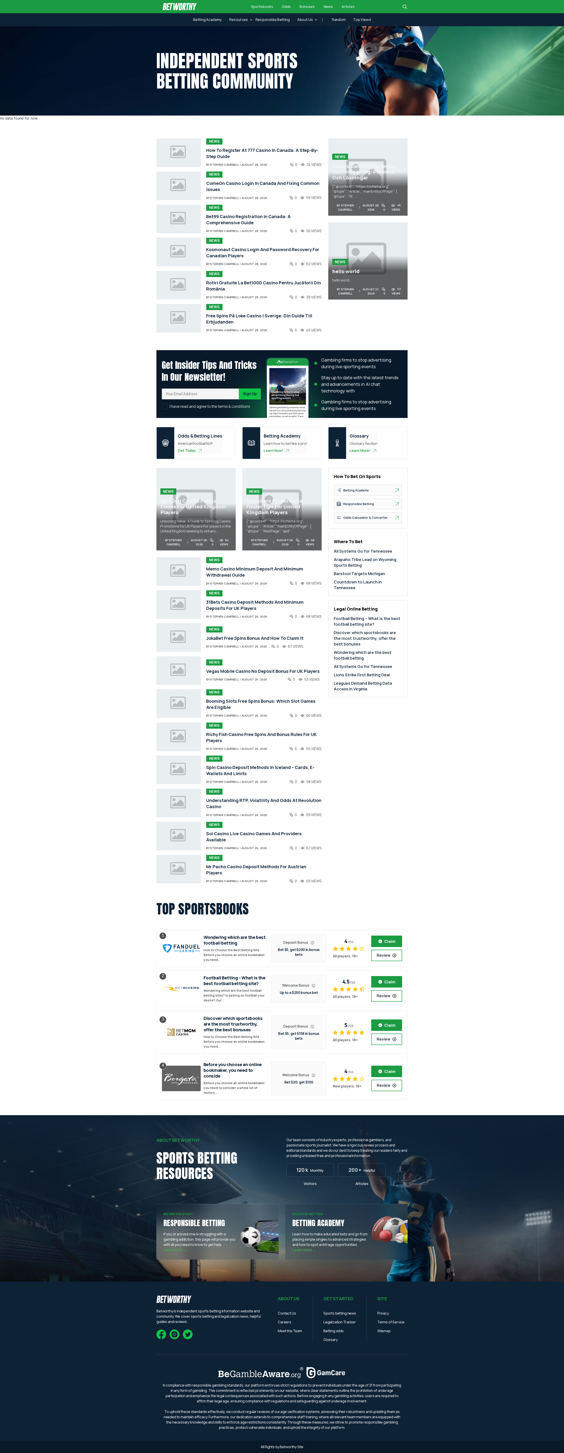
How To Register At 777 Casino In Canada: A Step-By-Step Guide (262, 153)
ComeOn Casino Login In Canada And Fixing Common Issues (262, 186)
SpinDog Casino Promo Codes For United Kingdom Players (193, 506)
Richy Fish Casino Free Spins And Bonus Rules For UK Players (261, 737)
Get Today (187, 450)
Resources (238, 19)
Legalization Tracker (339, 1322)
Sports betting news (339, 1313)
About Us (305, 19)
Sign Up (250, 393)
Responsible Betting (273, 19)
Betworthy (288, 1446)
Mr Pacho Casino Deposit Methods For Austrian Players (256, 870)
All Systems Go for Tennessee (363, 551)
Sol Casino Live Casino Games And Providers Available (254, 837)
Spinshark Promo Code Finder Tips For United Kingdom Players (274, 506)
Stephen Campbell (224, 165)
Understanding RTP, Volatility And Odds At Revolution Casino (263, 803)
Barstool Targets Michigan (359, 573)
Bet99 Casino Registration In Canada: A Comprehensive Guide (248, 219)
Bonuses (307, 6)
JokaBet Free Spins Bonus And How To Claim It (254, 638)
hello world (346, 271)
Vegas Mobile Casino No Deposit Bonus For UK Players (263, 671)
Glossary (330, 1339)
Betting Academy (207, 19)
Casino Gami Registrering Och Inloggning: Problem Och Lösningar (363, 171)
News (328, 6)
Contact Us (287, 1313)
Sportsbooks (262, 6)
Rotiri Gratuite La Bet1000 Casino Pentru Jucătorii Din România (263, 286)
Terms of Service (390, 1322)
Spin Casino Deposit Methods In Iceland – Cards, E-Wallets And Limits (260, 770)
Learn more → (175, 1249)
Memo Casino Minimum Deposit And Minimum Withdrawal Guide (254, 572)
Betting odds (333, 1330)
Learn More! (360, 450)
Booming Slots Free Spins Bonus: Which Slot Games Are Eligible (260, 704)
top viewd (362, 19)
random (339, 19)
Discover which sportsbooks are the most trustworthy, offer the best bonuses (365, 638)
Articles (348, 6)
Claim (389, 941)
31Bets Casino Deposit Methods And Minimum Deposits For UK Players (255, 605)
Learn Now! (273, 450)
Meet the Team (290, 1330)
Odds (286, 6)
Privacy (383, 1313)
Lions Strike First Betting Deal (362, 674)
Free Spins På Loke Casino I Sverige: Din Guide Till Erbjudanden (259, 319)
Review (383, 955)
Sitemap (384, 1330)
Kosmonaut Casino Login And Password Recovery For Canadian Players (262, 252)
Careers (284, 1322)
